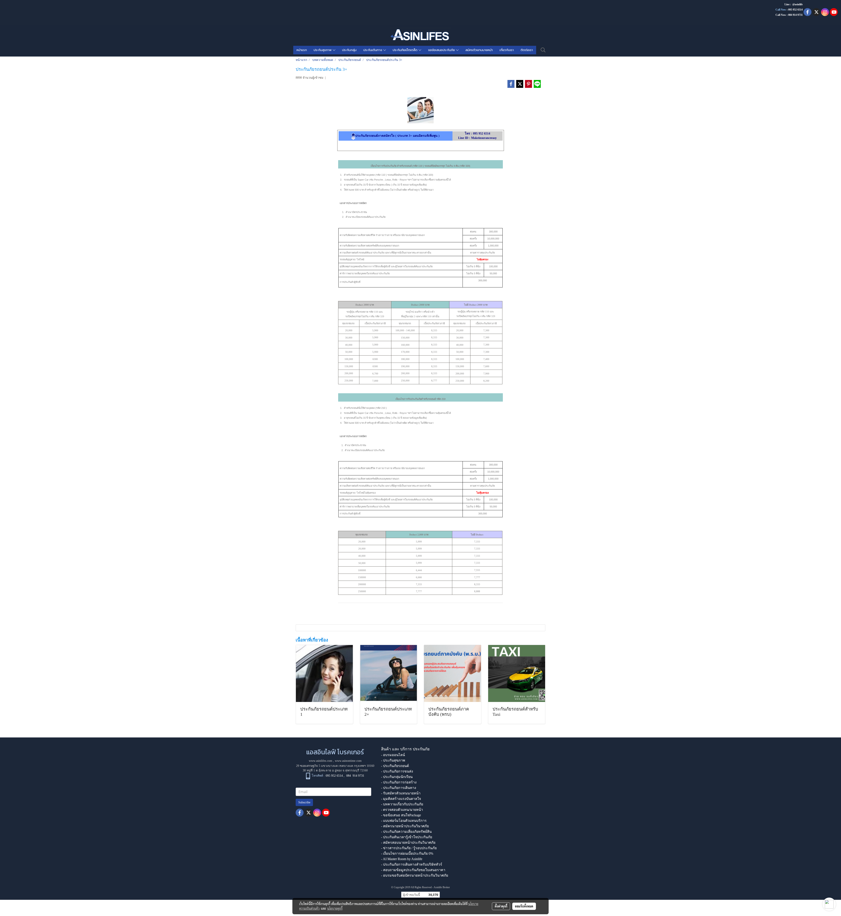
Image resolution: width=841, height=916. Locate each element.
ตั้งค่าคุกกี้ (501, 906)
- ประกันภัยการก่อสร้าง (399, 782)
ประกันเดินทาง (373, 50)
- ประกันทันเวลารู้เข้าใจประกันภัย (406, 837)
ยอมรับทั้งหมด (524, 906)
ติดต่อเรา (527, 50)
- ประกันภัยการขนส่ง (397, 771)
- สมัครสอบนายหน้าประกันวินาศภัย (408, 842)
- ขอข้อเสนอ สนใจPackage (401, 815)
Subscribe (304, 802)
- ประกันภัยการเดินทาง (398, 788)
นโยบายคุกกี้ (335, 908)
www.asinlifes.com (320, 760)
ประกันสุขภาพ (323, 50)
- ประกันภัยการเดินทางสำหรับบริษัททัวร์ (411, 864)
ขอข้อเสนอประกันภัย (442, 50)
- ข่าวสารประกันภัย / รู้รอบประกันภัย (409, 848)
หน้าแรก (302, 50)
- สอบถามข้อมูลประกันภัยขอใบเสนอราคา (413, 870)
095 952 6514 (795, 9)
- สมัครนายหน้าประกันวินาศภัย (405, 826)
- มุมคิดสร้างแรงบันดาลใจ (401, 799)
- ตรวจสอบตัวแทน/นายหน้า (402, 809)
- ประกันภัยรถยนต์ (395, 766)
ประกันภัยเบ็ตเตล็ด (406, 50)
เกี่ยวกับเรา (507, 50)
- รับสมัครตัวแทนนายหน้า (400, 793)
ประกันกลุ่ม (349, 50)
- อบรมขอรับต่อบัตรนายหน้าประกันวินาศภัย (414, 875)
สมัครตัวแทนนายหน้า (479, 50)
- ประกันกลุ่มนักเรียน (397, 777)
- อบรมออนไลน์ (393, 755)
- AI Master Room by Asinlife (401, 859)
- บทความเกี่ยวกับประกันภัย (402, 804)
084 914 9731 (355, 775)
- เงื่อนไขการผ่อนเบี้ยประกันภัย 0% (407, 853)
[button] (543, 50)
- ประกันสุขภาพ (393, 760)
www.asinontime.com (348, 760)
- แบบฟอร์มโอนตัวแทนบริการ (404, 820)
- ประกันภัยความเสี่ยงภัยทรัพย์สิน (406, 831)
